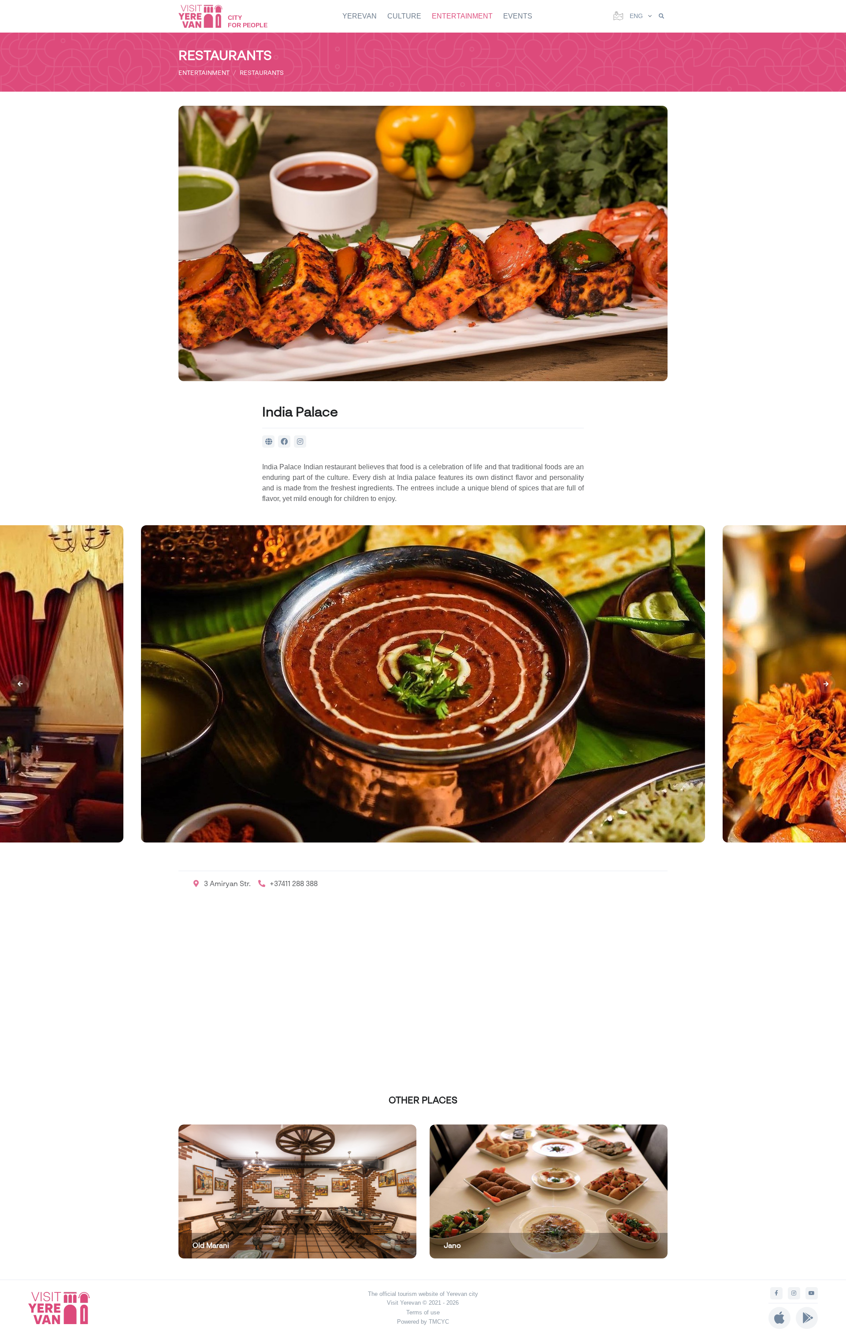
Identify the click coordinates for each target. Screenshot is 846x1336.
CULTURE (404, 16)
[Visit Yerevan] (204, 16)
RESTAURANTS (262, 72)
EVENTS (517, 16)
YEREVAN (359, 16)
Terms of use (423, 1312)
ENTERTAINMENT (462, 16)
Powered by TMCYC (423, 1321)
